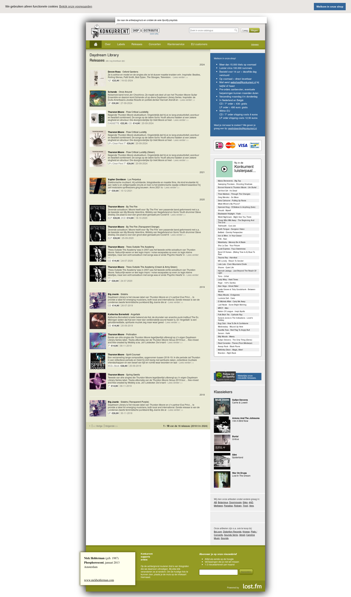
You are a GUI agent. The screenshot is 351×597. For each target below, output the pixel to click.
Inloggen (255, 44)
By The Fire (131, 206)
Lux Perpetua (134, 179)
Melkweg (218, 505)
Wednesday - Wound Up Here (230, 326)
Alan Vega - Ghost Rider (228, 286)
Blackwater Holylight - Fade (229, 213)
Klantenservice (175, 44)
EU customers (199, 44)
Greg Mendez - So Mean (228, 197)
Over (108, 44)
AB (215, 502)
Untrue (235, 439)
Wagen (254, 30)
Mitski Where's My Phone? (229, 204)
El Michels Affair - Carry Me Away (231, 301)
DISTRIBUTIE (150, 31)
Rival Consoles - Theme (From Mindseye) (235, 343)
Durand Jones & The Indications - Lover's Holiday (235, 319)
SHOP (135, 30)
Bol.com (218, 531)
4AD (251, 502)
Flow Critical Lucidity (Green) (140, 152)
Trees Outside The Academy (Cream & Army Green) (151, 266)
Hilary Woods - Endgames (229, 295)
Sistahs (124, 294)
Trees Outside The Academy (140, 246)
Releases (136, 44)
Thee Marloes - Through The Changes (234, 194)
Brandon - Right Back (227, 353)
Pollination (131, 334)
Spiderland (237, 457)
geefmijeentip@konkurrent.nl (242, 128)
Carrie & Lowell (240, 402)
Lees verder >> (180, 77)
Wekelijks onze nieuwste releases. (247, 376)
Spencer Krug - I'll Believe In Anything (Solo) (236, 207)
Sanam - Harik (224, 333)
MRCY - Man (223, 308)
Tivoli (245, 505)
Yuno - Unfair (223, 276)
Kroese (246, 531)
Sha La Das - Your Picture (229, 245)
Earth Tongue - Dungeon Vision (231, 229)
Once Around (125, 91)
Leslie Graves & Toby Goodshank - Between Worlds (236, 290)
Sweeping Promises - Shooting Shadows (235, 184)
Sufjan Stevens (240, 399)
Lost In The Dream (241, 475)
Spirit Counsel (133, 354)
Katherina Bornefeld (118, 314)
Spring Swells (133, 374)
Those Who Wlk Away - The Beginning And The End (236, 221)
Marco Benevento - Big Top (229, 181)
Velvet (242, 534)
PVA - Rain (222, 239)
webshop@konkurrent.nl (243, 82)
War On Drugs (239, 473)
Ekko (245, 502)
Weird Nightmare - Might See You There (234, 217)
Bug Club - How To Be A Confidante (233, 323)
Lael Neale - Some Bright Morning (232, 304)
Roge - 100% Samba (227, 283)
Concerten (155, 44)
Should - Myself (224, 210)
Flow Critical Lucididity (137, 111)
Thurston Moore (116, 112)
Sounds (225, 538)
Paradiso (228, 505)
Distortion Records (232, 531)
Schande (112, 91)
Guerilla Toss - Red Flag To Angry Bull (234, 330)
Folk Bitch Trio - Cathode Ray (230, 314)
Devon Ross (114, 71)
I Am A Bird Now (240, 420)
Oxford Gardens (130, 71)
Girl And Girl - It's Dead (227, 190)
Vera (251, 505)
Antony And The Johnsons (246, 418)
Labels (121, 44)
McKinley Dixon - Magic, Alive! (230, 349)
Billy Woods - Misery (226, 336)
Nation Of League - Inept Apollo (231, 311)
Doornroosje (235, 502)
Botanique (223, 502)
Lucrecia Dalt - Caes (226, 298)
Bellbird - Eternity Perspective (230, 232)
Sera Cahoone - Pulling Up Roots (232, 200)
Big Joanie (113, 294)
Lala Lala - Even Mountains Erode (232, 264)
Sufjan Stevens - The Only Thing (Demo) (235, 340)
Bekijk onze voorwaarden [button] (75, 6)
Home (96, 44)
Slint (234, 454)
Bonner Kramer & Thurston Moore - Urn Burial (237, 187)
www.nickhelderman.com (99, 580)
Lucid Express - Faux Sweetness (232, 249)
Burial (235, 436)
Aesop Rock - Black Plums (229, 346)
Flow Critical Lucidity (136, 131)
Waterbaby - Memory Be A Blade (232, 242)
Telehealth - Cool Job (227, 225)
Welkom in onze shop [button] (329, 6)
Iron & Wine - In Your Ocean (230, 235)
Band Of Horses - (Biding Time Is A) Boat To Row (236, 253)
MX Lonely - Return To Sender (231, 261)
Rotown (238, 505)
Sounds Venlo (231, 534)
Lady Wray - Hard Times (228, 279)
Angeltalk (135, 314)
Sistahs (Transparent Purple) (135, 401)
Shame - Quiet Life (226, 267)
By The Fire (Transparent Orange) (142, 226)
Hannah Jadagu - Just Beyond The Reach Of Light (237, 271)
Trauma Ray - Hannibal (227, 257)
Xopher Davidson (117, 179)
